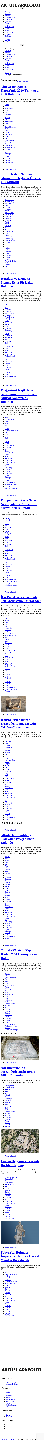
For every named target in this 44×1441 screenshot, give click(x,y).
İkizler (7, 622)
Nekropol (8, 527)
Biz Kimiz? (9, 1417)
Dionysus (8, 330)
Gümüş (7, 974)
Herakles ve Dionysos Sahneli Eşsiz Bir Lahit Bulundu (17, 282)
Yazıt (6, 116)
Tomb (7, 324)
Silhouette (8, 218)
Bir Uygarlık (9, 32)
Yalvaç (7, 1186)
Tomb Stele (8, 643)
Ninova (7, 118)
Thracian (8, 879)
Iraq (6, 138)
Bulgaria (7, 899)
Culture (7, 250)
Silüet (7, 205)
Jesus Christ (9, 216)
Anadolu (8, 1194)
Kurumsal (8, 38)
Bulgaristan (8, 877)
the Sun (7, 129)
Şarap (7, 321)
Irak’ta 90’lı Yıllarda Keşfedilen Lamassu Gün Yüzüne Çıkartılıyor (18, 723)
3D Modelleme (10, 211)
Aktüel (7, 23)
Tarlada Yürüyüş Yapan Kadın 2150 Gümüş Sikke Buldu (19, 954)
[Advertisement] (22, 1340)
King (6, 434)
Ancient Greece (10, 650)
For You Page (9, 162)
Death (7, 646)
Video (7, 28)
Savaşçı (7, 860)
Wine (6, 339)
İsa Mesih (8, 203)
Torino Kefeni (9, 200)
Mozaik (7, 1089)
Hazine (7, 873)
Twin (6, 637)
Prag (6, 979)
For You (7, 160)
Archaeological (10, 147)
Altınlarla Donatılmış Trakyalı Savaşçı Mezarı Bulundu (18, 838)
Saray (7, 429)
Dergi (7, 25)
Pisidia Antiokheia (11, 1177)
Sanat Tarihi (9, 231)
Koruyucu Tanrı (10, 760)
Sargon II (8, 765)
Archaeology (9, 145)
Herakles (8, 310)
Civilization (8, 252)
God (6, 326)
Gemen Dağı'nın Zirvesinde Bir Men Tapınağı (20, 1163)
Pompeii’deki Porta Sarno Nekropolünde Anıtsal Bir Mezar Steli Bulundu (19, 504)
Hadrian (7, 1276)
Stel (6, 112)
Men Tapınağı (9, 1183)
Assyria (7, 125)
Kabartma (8, 114)
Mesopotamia (9, 140)
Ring (6, 890)
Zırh (6, 871)
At (6, 875)
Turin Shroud (9, 213)
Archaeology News (11, 263)
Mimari (7, 1095)
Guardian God (9, 778)
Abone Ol (8, 41)
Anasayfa (8, 12)
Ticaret (7, 1097)
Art (6, 244)
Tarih (6, 144)
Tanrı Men (8, 1181)
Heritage (7, 248)
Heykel (7, 207)
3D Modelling (9, 224)
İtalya (6, 529)
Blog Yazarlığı (9, 21)
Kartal (7, 758)
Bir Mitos (8, 34)
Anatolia (7, 1196)
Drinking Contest (10, 332)
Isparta (7, 1188)
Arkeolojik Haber (10, 261)
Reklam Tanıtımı (11, 1405)
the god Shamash (10, 127)
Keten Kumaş (9, 202)
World (7, 266)
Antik (7, 233)
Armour (7, 894)
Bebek (7, 620)
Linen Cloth (9, 214)
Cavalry (7, 884)
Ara (22, 8)
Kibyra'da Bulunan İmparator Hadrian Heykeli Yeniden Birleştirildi (20, 1256)
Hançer (7, 870)
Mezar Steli (8, 628)
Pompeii (7, 518)
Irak (6, 119)
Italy (6, 542)
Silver (7, 981)
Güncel (7, 155)
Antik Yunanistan (10, 635)
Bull (6, 775)
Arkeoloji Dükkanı (12, 1384)
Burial (7, 648)
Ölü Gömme (9, 633)
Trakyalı (7, 857)
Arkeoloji (8, 14)
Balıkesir (8, 1100)
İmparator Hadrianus (11, 1274)
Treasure (7, 896)
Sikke (7, 976)
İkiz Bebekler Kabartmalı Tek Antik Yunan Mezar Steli (21, 599)
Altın (6, 866)
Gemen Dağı (9, 1179)
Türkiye (7, 1102)
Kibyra (7, 1272)
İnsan (6, 754)
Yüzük (7, 868)
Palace (7, 443)
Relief (7, 75)
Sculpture (8, 220)
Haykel (7, 752)
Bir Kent (8, 36)
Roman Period (9, 335)
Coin (6, 983)
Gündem (8, 153)
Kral (6, 418)
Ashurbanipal (9, 419)
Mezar (7, 306)
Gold (6, 888)
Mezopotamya (9, 121)
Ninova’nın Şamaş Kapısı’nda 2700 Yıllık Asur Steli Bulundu (20, 90)
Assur (7, 105)
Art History (8, 151)
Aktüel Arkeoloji (22, 82)
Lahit (6, 304)
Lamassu (8, 741)
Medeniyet (8, 237)
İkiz (6, 619)
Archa (7, 819)
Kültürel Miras (9, 27)
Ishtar (6, 440)
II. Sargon (8, 745)
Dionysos (8, 311)
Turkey (7, 1104)
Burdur (7, 1285)
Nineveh (7, 136)
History (7, 149)
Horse (7, 897)
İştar (6, 425)
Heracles (8, 328)
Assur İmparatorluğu (11, 430)
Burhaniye (8, 1099)
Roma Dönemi (9, 317)
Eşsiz (6, 624)
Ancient (7, 158)
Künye (8, 1415)
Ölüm (7, 632)
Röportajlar (8, 19)
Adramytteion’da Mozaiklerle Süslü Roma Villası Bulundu (18, 1071)
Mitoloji (7, 319)
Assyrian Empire (10, 445)
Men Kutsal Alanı (10, 1184)
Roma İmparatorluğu (11, 1282)
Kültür (7, 235)
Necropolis (8, 540)
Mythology (8, 337)
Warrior (7, 883)
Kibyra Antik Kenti (11, 1283)
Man (6, 773)
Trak (6, 858)
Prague (7, 987)
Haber (7, 253)
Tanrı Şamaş (9, 108)
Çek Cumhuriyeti (10, 978)
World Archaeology (11, 488)
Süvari (7, 862)
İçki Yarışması (9, 313)
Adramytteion (9, 1086)
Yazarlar (7, 15)
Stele (6, 131)
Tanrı (6, 308)
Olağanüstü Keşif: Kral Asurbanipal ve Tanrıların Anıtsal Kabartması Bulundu (19, 396)
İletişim (7, 40)
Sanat (6, 229)
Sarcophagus (9, 322)
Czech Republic (10, 985)
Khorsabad (8, 747)
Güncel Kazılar (10, 17)
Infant (7, 639)
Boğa (6, 756)
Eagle (7, 777)
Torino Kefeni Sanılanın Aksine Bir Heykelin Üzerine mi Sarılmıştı (21, 178)
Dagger (7, 892)
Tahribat (7, 30)
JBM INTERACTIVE (9, 1439)
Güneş (7, 110)
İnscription (8, 134)
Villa (6, 1093)
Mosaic (7, 1091)
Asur (6, 106)
